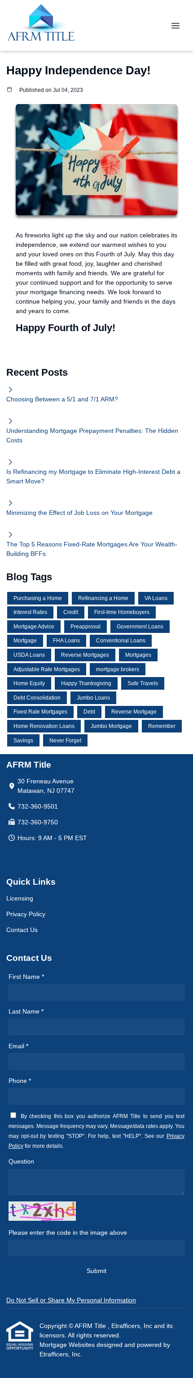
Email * (18, 1046)
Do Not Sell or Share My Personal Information (71, 1300)
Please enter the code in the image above (68, 1232)
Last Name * (26, 1011)
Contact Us (22, 929)
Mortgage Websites (67, 1344)
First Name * (26, 976)
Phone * (20, 1080)
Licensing (19, 898)
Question (21, 1161)
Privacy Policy (25, 914)
